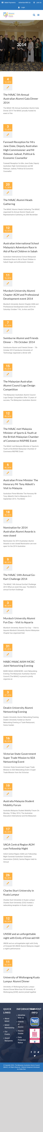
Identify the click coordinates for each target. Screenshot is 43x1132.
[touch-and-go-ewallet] (34, 1018)
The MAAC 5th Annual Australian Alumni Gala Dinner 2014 (20, 98)
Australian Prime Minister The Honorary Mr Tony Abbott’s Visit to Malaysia (20, 484)
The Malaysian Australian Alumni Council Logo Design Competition (19, 385)
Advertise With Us (21, 1016)
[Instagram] (35, 1052)
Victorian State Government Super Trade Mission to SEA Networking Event (19, 757)
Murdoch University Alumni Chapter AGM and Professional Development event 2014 (21, 294)
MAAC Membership (8, 1026)
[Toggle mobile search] (34, 15)
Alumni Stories (20, 1032)
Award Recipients (8, 1039)
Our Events (7, 1033)
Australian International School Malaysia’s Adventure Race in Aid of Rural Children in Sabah (21, 247)
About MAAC (7, 1020)
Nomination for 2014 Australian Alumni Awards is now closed (19, 531)
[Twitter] (35, 1056)
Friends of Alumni (21, 1024)
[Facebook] (31, 1052)
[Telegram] (38, 1052)
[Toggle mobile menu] (38, 15)
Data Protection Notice (21, 1040)
